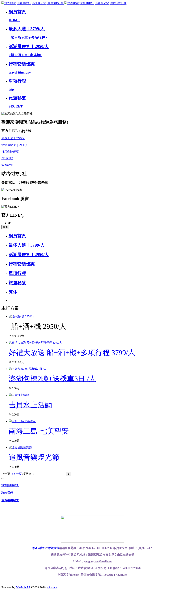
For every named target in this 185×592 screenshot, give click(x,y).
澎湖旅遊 (53, 548)
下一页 (17, 473)
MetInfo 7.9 (23, 587)
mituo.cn (52, 587)
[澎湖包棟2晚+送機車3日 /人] (27, 368)
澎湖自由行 (39, 548)
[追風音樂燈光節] (20, 447)
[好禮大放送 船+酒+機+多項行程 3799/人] (35, 342)
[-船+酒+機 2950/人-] (22, 316)
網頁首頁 (17, 235)
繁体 (5, 227)
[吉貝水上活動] (19, 395)
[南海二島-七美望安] (22, 421)
